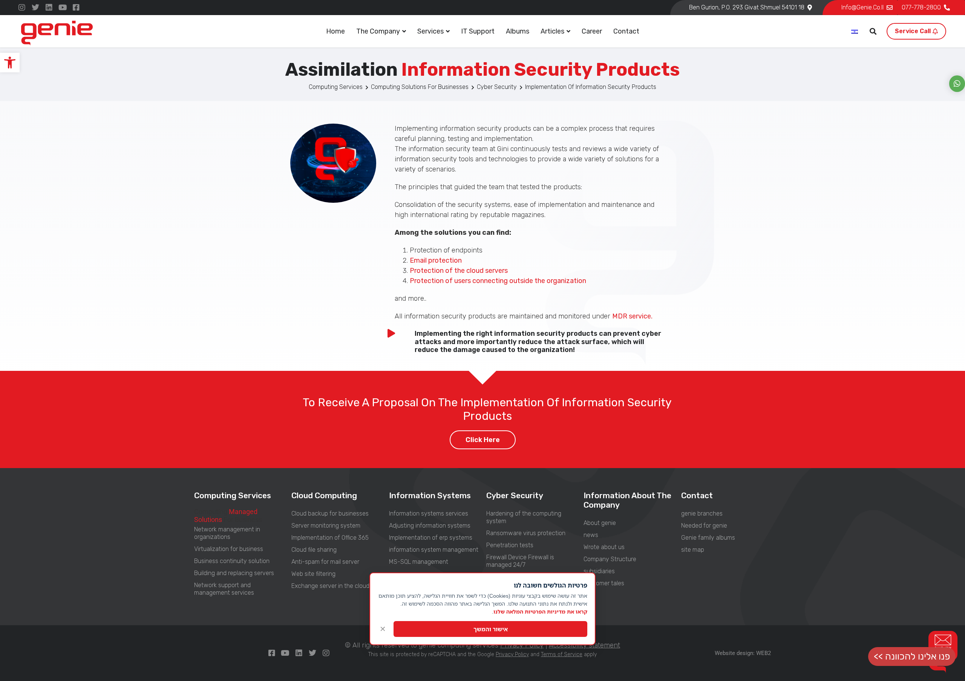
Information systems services (428, 513)
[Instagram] (22, 7)
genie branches (702, 513)
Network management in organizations (227, 533)
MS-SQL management (418, 561)
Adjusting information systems (429, 525)
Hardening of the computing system (523, 517)
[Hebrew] (855, 32)
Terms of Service (561, 654)
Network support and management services (224, 589)
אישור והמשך (490, 629)
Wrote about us (604, 547)
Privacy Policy (512, 654)
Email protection (436, 260)
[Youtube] (62, 7)
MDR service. (632, 316)
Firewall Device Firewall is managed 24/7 (520, 561)
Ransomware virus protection (525, 533)
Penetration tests (509, 545)
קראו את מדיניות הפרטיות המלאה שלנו (540, 611)
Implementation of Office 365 (330, 537)
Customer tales (604, 583)
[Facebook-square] (76, 7)
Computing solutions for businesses (420, 86)
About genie (600, 522)
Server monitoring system (325, 525)
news (591, 535)
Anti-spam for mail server (325, 561)
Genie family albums (708, 537)
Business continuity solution (232, 561)
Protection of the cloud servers (459, 270)
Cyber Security (497, 86)
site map (692, 549)
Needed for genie (704, 525)
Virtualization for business (228, 548)
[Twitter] (35, 7)
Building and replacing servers (234, 573)
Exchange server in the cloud (330, 585)
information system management (433, 549)
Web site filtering (313, 573)
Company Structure (610, 559)
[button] (10, 62)
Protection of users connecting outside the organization (498, 281)
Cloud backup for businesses (330, 513)
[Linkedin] (49, 7)
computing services (336, 86)
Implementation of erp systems (430, 537)
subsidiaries (599, 571)
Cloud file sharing (314, 549)
